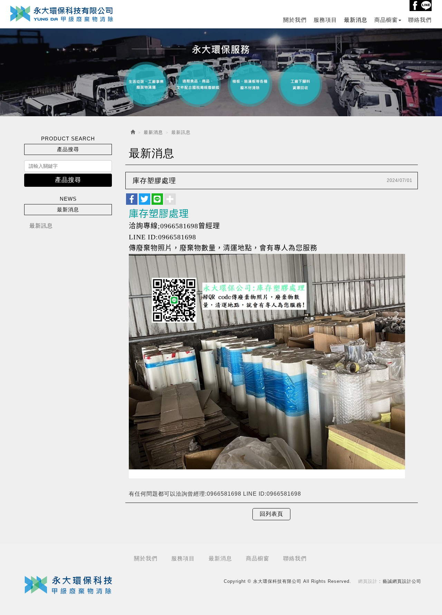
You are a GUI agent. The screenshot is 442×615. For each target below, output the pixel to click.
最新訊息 (41, 226)
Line (426, 5)
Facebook (415, 5)
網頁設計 (367, 581)
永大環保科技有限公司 (62, 13)
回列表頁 (271, 514)
